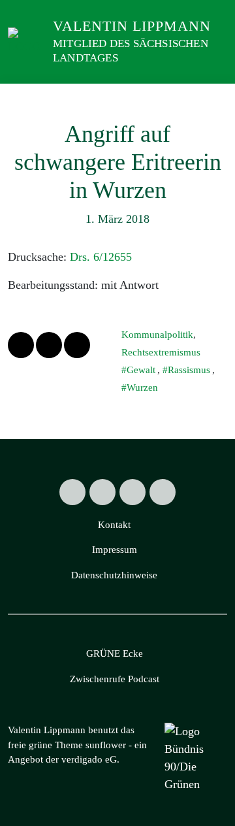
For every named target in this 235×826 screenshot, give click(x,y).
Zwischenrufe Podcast (114, 679)
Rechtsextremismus (160, 352)
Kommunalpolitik (157, 334)
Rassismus (189, 370)
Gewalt (141, 370)
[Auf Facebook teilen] (49, 345)
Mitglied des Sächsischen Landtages (130, 50)
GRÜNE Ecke (114, 653)
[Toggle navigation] (213, 97)
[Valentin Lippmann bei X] (72, 492)
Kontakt (114, 525)
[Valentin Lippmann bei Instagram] (132, 492)
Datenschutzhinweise (114, 575)
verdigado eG (89, 759)
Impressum (114, 549)
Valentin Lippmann (132, 26)
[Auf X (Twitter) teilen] (21, 345)
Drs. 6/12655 (101, 256)
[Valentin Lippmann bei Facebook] (102, 492)
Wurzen (142, 387)
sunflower (106, 745)
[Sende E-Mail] (77, 345)
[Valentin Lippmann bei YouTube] (162, 492)
